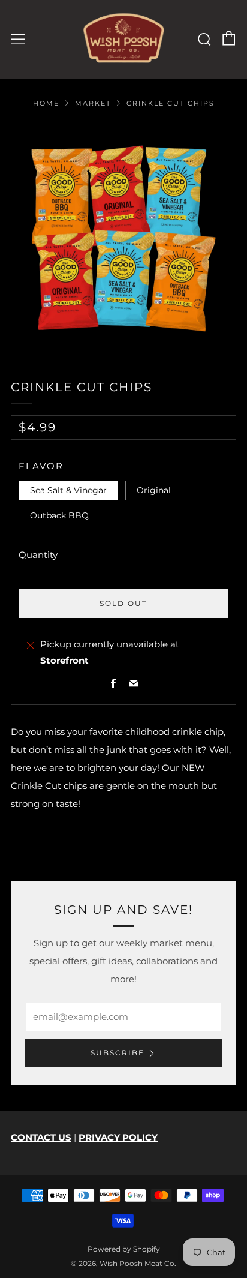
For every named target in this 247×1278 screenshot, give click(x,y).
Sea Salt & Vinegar (68, 490)
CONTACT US (41, 1137)
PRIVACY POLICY (118, 1137)
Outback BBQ (59, 515)
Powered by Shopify (124, 1248)
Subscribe (117, 1052)
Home (46, 103)
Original (154, 490)
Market (93, 103)
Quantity (38, 554)
